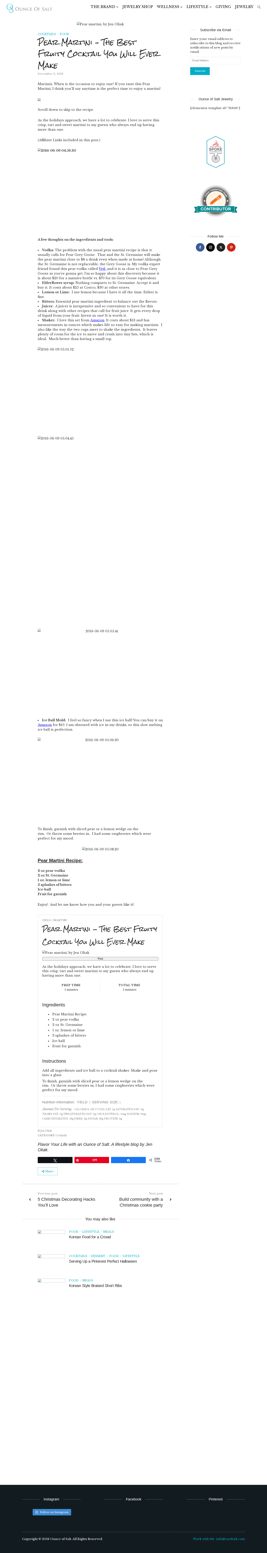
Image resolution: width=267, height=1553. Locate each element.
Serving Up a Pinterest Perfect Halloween (103, 1261)
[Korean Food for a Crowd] (51, 1240)
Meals (108, 1231)
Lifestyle (197, 7)
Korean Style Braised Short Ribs (95, 1285)
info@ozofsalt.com (230, 1539)
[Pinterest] (231, 247)
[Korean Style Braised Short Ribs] (51, 1288)
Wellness (168, 7)
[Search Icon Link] (259, 7)
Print (100, 958)
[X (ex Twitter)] (221, 247)
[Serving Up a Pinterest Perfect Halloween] (51, 1264)
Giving (223, 7)
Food (64, 34)
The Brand (103, 7)
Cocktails (47, 34)
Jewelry (244, 7)
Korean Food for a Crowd (90, 1237)
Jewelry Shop (137, 7)
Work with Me (204, 1539)
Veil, (103, 269)
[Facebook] (200, 247)
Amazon (45, 725)
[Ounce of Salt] (29, 8)
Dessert (98, 1256)
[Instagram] (210, 247)
